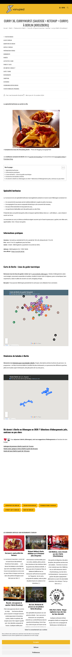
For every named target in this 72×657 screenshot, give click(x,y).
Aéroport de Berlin (12, 505)
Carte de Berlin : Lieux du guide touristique (18, 174)
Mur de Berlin (28, 510)
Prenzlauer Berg (8, 159)
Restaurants (7, 75)
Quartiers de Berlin (9, 44)
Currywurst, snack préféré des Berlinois (14, 554)
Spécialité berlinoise (12, 170)
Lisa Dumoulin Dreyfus (16, 95)
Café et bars (7, 71)
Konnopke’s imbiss (59, 157)
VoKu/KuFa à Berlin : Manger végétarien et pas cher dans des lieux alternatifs (58, 612)
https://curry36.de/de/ (17, 251)
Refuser (36, 647)
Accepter (36, 642)
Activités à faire (8, 61)
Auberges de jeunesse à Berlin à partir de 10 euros (18, 446)
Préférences (36, 652)
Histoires (6, 82)
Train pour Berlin (29, 505)
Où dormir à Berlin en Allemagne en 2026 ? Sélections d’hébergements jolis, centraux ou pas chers (35, 178)
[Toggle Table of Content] (62, 167)
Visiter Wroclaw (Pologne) (11, 89)
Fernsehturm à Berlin (48, 505)
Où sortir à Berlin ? (9, 68)
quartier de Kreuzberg (35, 157)
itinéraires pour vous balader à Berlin (24, 363)
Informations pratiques (13, 172)
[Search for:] (66, 7)
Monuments (7, 54)
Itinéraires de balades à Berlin (15, 176)
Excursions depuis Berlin (11, 85)
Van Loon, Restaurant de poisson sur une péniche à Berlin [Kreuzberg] (36, 606)
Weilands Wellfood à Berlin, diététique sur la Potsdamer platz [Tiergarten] (36, 553)
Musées (6, 57)
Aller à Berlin (8, 40)
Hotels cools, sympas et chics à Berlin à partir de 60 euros (21, 448)
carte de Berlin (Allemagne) (40, 274)
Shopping (6, 78)
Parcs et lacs (7, 64)
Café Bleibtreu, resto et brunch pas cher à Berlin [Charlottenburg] (58, 554)
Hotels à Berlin (8, 47)
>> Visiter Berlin (8, 37)
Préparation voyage (9, 51)
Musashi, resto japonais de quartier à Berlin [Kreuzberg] (14, 604)
